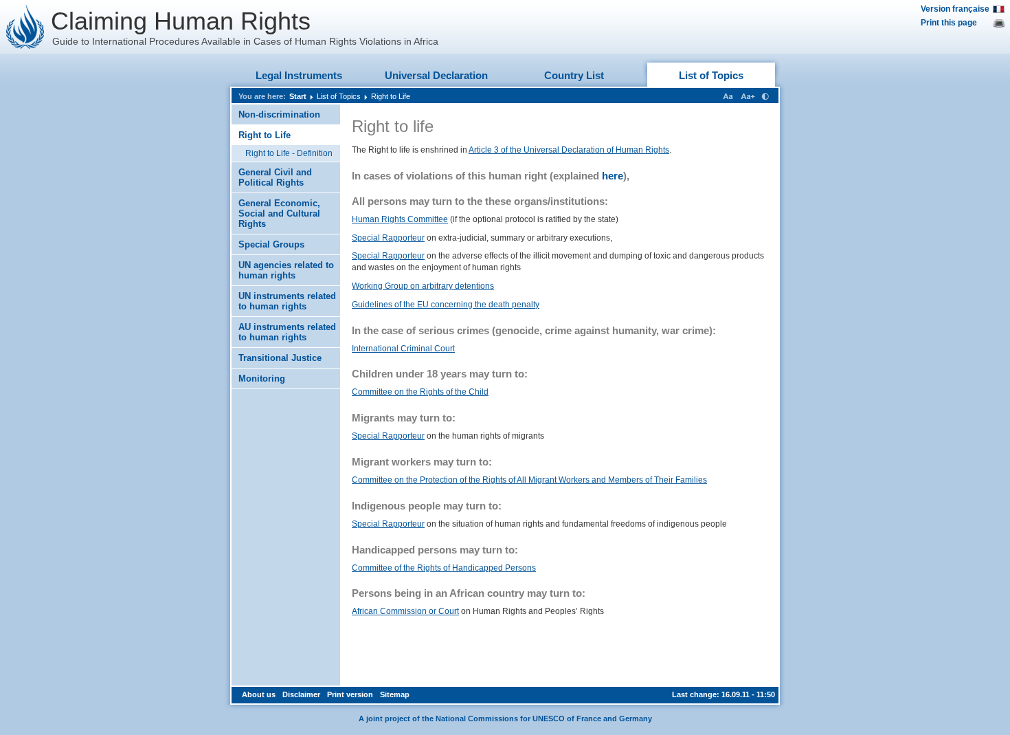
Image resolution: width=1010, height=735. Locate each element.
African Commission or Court (405, 611)
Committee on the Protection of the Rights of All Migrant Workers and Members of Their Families (529, 480)
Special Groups (271, 244)
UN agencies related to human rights (286, 270)
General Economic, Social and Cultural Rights (279, 213)
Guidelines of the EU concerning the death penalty (445, 304)
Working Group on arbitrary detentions (423, 286)
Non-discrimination (279, 114)
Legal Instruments (299, 75)
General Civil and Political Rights (275, 177)
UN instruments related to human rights (287, 301)
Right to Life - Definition (289, 153)
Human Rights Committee (400, 219)
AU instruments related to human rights (287, 332)
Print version (350, 694)
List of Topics (711, 75)
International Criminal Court (403, 348)
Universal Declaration (436, 75)
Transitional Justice (280, 358)
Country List (574, 75)
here (612, 176)
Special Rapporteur (388, 238)
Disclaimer (301, 694)
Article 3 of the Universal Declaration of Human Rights (569, 150)
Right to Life (390, 96)
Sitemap (394, 694)
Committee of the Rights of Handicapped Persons (444, 568)
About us (259, 694)
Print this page (949, 23)
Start (297, 96)
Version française (955, 9)
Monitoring (261, 378)
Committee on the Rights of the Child (420, 392)
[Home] (25, 27)
